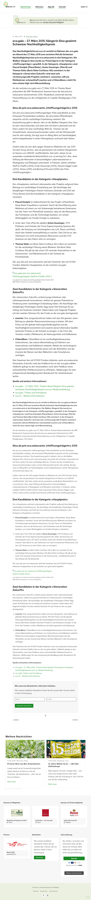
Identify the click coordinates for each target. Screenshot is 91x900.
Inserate (62, 7)
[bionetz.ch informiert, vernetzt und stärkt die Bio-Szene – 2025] (45, 21)
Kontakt (35, 891)
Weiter (75, 720)
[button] (84, 6)
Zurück (16, 720)
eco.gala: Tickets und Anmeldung (30, 392)
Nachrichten (25, 7)
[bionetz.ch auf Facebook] (43, 895)
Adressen (39, 7)
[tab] (10, 788)
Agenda (51, 7)
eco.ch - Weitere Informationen (29, 395)
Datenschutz (53, 891)
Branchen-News (32, 36)
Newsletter (39, 857)
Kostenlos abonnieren (24, 706)
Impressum (44, 891)
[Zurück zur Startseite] (10, 4)
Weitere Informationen (74, 873)
